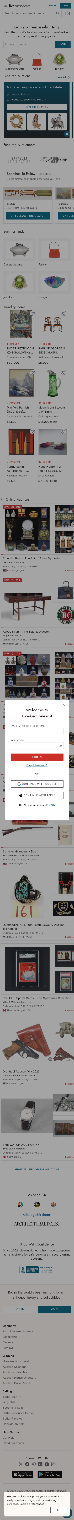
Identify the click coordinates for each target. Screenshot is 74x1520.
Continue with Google (39, 783)
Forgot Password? (37, 765)
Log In (37, 757)
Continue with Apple (39, 795)
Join (52, 805)
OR (37, 774)
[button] (60, 746)
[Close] (64, 705)
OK (59, 1510)
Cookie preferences (31, 1503)
